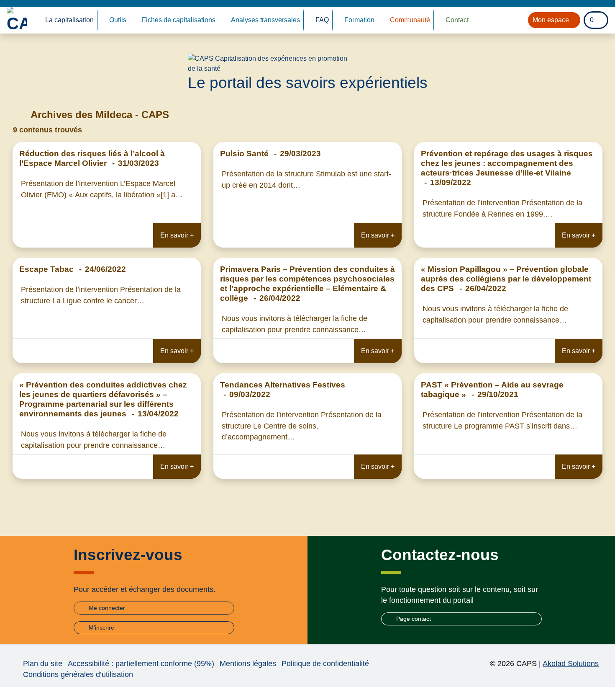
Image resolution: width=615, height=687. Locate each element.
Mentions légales (248, 663)
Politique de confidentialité (325, 663)
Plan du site (42, 663)
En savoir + (177, 235)
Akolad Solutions (571, 663)
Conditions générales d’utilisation (78, 674)
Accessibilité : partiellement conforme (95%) (141, 663)
